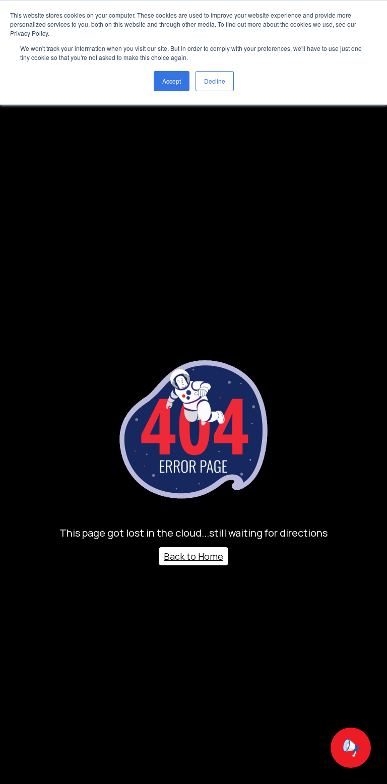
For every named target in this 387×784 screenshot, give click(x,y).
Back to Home (193, 556)
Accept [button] (171, 81)
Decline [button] (214, 81)
